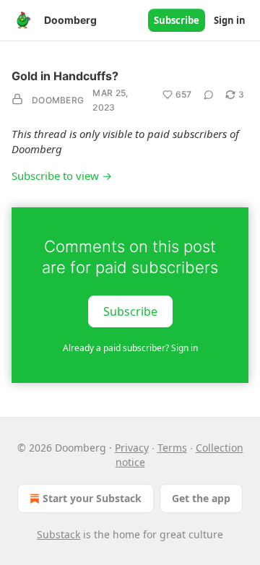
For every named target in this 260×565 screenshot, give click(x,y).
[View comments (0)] (208, 94)
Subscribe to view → (62, 175)
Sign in (230, 20)
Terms (172, 447)
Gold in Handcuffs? (65, 76)
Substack (58, 534)
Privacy (132, 447)
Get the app (201, 498)
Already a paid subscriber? (130, 348)
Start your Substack (92, 498)
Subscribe (176, 20)
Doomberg (58, 100)
